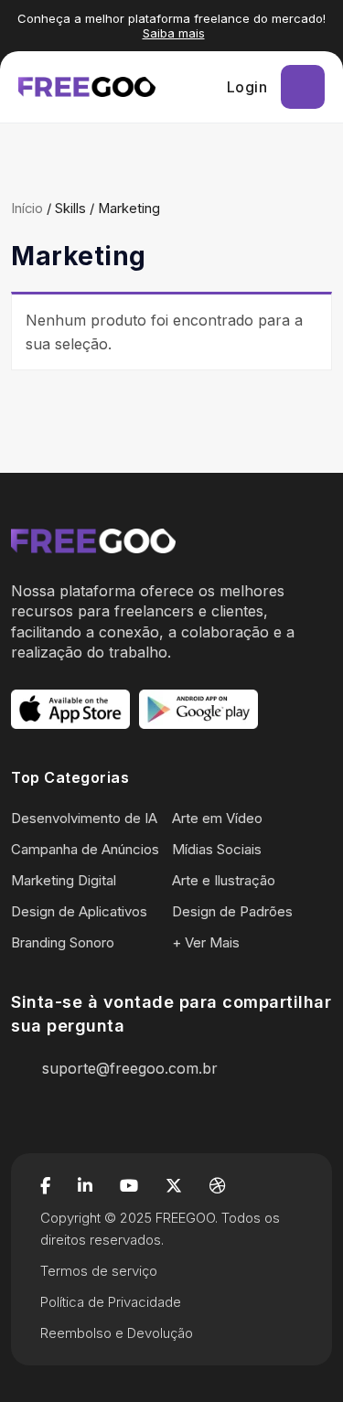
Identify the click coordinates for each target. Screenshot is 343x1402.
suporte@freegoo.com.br (130, 1068)
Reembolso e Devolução (116, 1333)
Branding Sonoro (62, 942)
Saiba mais (174, 33)
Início (27, 208)
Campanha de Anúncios (85, 849)
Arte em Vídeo (217, 818)
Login (247, 87)
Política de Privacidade (110, 1302)
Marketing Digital (63, 880)
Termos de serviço (98, 1270)
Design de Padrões (232, 911)
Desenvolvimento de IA (84, 818)
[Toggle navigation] (303, 87)
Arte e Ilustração (223, 880)
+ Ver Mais (206, 942)
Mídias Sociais (217, 849)
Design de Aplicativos (79, 911)
